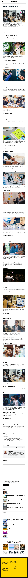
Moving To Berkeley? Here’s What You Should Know (15, 528)
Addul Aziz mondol (4, 7)
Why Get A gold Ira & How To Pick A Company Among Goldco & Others (5, 552)
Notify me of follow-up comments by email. (10, 482)
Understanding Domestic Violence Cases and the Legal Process (16, 492)
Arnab (7, 537)
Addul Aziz (8, 522)
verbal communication (14, 37)
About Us (15, 561)
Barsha (8, 493)
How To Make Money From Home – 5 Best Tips (14, 524)
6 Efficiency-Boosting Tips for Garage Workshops (15, 507)
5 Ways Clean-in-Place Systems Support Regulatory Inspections (15, 499)
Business (6, 4)
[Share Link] (6, 447)
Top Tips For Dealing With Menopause (13, 535)
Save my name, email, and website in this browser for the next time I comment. (12, 481)
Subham (8, 501)
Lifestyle (11, 563)
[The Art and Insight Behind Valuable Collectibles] (22, 547)
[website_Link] (4, 514)
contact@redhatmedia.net (5, 570)
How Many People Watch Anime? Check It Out (14, 532)
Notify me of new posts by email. (8, 483)
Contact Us (15, 562)
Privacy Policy (15, 566)
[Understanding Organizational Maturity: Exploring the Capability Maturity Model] (16, 547)
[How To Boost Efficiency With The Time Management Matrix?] (11, 547)
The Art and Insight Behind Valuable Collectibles (22, 551)
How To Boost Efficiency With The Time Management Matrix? (11, 552)
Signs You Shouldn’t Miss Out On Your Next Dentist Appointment (15, 520)
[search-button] (3, 1)
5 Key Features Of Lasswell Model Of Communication (12, 438)
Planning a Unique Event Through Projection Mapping (15, 495)
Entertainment (12, 562)
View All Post (9, 456)
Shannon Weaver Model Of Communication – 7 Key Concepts (13, 439)
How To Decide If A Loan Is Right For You (13, 503)
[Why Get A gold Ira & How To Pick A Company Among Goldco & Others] (5, 547)
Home (3, 4)
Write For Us (15, 563)
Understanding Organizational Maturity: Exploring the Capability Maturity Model (16, 552)
